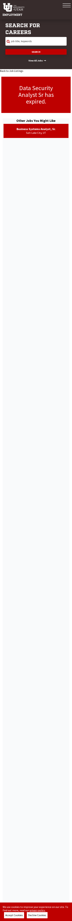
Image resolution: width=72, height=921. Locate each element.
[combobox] (36, 41)
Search (36, 51)
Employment (12, 15)
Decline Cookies (37, 915)
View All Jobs (35, 60)
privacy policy (37, 910)
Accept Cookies (14, 915)
